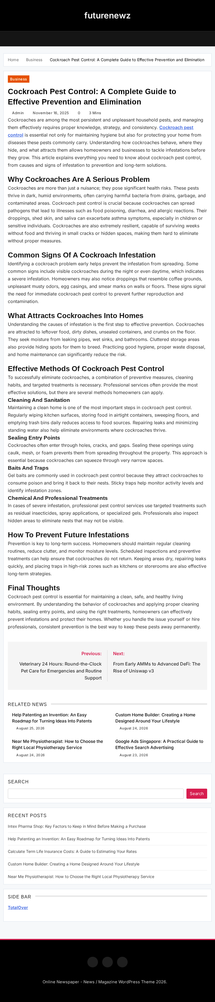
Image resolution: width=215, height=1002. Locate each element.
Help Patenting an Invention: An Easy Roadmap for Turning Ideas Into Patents (79, 838)
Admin (18, 113)
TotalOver (18, 907)
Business (18, 79)
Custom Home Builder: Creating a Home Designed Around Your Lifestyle (73, 864)
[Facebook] (92, 962)
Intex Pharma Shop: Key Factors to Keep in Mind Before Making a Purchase (77, 826)
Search (18, 781)
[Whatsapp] (122, 962)
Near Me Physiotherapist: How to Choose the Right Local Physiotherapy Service (81, 876)
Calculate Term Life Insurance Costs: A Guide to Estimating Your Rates (72, 851)
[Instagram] (107, 962)
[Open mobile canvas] (5, 38)
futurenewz (107, 15)
